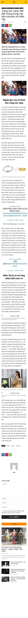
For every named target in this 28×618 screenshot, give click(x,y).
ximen (13, 445)
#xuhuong (7, 213)
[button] (2, 2)
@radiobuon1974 (15, 206)
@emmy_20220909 (15, 259)
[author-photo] (14, 470)
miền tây (8, 445)
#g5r (25, 216)
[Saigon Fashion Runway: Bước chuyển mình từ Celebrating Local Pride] (5, 571)
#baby (8, 264)
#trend (14, 264)
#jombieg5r (11, 216)
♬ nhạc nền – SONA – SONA (14, 220)
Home (3, 5)
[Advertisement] (14, 599)
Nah (4, 22)
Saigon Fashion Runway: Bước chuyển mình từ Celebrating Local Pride (18, 571)
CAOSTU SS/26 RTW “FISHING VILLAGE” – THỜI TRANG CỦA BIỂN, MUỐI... (18, 579)
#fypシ (19, 216)
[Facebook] (3, 25)
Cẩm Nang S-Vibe (15, 5)
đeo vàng (18, 445)
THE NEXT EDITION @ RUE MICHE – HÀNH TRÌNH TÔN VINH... (12, 549)
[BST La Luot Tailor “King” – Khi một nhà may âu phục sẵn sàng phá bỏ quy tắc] (5, 564)
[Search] (26, 2)
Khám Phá (17, 8)
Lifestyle (21, 8)
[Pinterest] (6, 25)
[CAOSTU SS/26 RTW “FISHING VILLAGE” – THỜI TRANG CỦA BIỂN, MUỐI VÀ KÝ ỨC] (5, 579)
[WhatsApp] (10, 25)
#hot (15, 266)
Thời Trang (8, 5)
